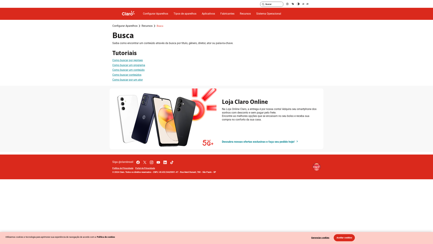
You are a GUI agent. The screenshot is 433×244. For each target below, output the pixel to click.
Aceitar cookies (344, 237)
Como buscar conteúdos (126, 74)
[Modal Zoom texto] (305, 4)
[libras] (292, 4)
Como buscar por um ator (127, 79)
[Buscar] (263, 4)
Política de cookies (106, 237)
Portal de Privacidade (145, 168)
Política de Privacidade (122, 168)
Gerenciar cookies (320, 237)
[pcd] (287, 4)
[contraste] (298, 4)
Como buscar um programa (128, 65)
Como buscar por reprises (127, 60)
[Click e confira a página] (131, 14)
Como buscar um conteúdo (128, 70)
